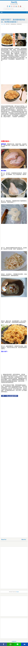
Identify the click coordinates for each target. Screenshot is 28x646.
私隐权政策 (14, 641)
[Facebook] (3, 644)
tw (10, 6)
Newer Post (3, 539)
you (20, 6)
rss (18, 6)
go (12, 6)
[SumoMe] (24, 644)
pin (14, 6)
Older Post (23, 539)
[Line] (17, 644)
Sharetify (14, 2)
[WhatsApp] (10, 644)
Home (2, 24)
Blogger (17, 591)
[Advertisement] (12, 29)
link (16, 6)
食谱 (4, 24)
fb (7, 6)
